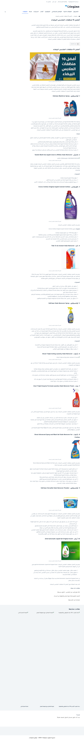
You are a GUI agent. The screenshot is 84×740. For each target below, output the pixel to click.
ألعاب (41, 11)
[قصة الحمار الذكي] (16, 658)
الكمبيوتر (75, 11)
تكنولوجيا (47, 11)
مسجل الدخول (68, 717)
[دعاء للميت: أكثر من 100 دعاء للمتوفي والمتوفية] (68, 658)
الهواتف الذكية (68, 11)
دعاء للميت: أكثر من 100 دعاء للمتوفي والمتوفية (69, 706)
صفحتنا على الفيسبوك (74, 600)
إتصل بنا (48, 1)
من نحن (54, 1)
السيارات (36, 11)
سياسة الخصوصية (73, 1)
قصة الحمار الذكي (24, 706)
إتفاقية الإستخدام (62, 1)
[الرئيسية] (79, 16)
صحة (30, 11)
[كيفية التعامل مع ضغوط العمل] (42, 658)
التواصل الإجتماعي (57, 11)
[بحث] (5, 11)
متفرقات (25, 11)
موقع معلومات (33, 737)
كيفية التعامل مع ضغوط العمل (47, 706)
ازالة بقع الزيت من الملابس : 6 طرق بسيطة (68, 592)
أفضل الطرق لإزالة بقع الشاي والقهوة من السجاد (67, 596)
